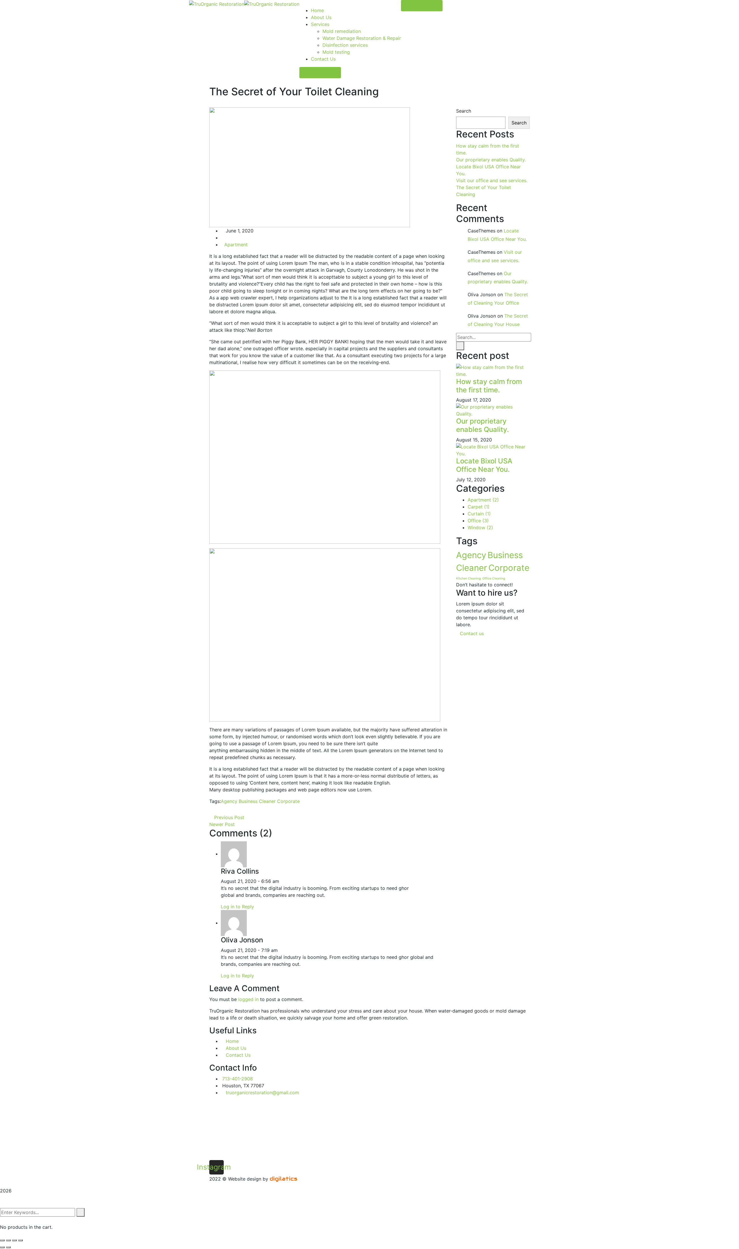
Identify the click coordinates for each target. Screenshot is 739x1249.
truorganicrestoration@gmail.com (262, 1092)
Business (248, 801)
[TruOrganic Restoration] (216, 3)
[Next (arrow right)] (8, 1247)
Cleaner (267, 801)
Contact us (472, 633)
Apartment (236, 244)
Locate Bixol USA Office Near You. (484, 465)
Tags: (215, 801)
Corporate (288, 801)
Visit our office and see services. (491, 180)
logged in (248, 999)
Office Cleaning (493, 578)
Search (463, 111)
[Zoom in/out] (20, 1240)
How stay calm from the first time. (489, 385)
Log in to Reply (237, 906)
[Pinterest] (221, 810)
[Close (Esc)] (2, 1240)
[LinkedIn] (225, 810)
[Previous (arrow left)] (2, 1247)
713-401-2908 (318, 72)
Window (480, 527)
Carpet (479, 507)
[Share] (8, 1240)
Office (478, 520)
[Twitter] (216, 810)
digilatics (283, 1178)
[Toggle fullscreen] (14, 1240)
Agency (229, 801)
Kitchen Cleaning (468, 578)
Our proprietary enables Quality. (491, 160)
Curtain (479, 514)
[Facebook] (211, 810)
